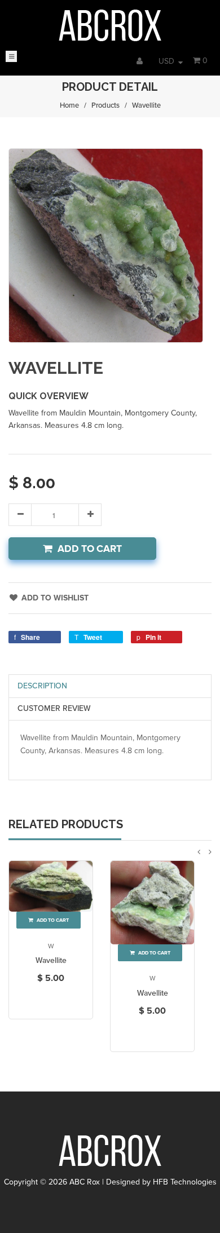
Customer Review (54, 708)
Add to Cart (90, 549)
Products (105, 105)
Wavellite (51, 960)
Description (42, 686)
